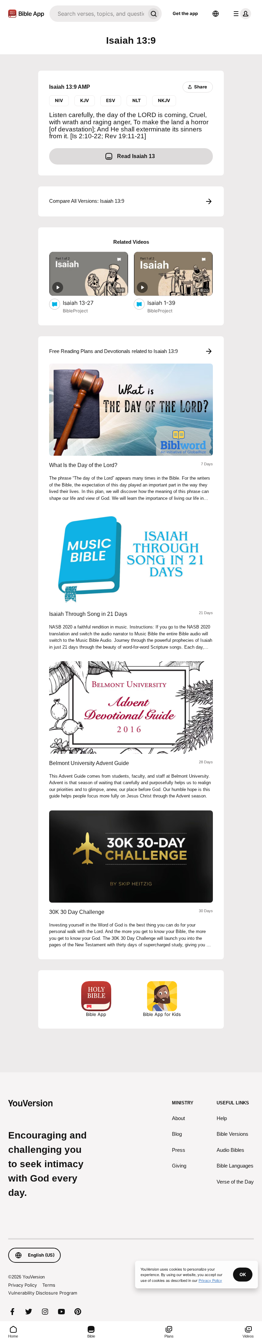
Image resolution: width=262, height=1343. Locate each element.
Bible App (96, 1014)
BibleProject (75, 310)
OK (242, 1274)
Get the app (185, 13)
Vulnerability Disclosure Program (42, 1293)
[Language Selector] (215, 13)
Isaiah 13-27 (85, 302)
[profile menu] (241, 13)
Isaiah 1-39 (168, 302)
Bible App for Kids (162, 1014)
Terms (48, 1285)
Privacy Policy (22, 1285)
